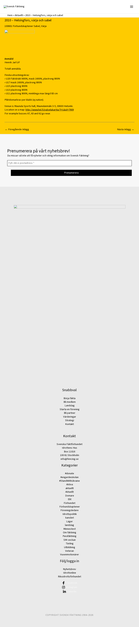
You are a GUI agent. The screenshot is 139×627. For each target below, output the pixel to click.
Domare (69, 496)
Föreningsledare (69, 510)
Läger (69, 521)
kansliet (69, 518)
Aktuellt (19, 15)
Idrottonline (69, 573)
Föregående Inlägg (17, 129)
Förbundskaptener (23, 26)
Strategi (69, 420)
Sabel (37, 26)
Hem (9, 15)
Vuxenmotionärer (69, 554)
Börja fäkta (69, 398)
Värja (44, 26)
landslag (69, 525)
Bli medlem (70, 402)
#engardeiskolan (69, 477)
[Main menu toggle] (131, 6)
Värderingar (69, 417)
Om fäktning (69, 532)
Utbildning (69, 547)
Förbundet (69, 503)
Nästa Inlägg (125, 129)
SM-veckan (70, 540)
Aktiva (69, 484)
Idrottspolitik (69, 514)
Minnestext (69, 529)
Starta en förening (69, 409)
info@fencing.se (70, 459)
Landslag (70, 405)
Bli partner (69, 413)
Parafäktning (69, 536)
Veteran (69, 551)
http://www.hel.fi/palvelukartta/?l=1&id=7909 (50, 110)
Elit (69, 499)
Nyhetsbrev (69, 569)
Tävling (69, 543)
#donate (69, 473)
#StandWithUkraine (69, 481)
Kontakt (69, 424)
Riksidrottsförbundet (69, 576)
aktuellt (70, 488)
